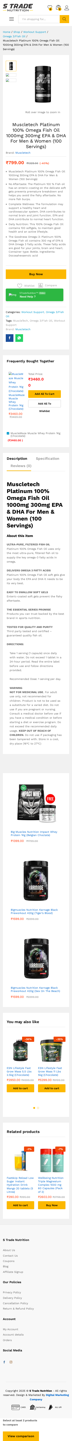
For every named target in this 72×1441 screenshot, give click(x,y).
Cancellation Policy (15, 1303)
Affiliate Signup (13, 1271)
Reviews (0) (21, 466)
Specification (47, 458)
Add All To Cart (44, 393)
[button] (47, 285)
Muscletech (23, 152)
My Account (10, 1329)
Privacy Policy (12, 1292)
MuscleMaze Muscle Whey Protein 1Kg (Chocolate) (17, 401)
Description (17, 458)
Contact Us (10, 1255)
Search (64, 19)
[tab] (19, 460)
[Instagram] (10, 1362)
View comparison (21, 1436)
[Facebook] (4, 1362)
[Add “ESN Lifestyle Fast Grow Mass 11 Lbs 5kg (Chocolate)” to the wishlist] (52, 1061)
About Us (9, 1250)
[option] (20, 1067)
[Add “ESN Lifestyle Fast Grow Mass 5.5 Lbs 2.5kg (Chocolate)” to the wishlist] (20, 1061)
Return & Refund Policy (18, 1308)
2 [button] (38, 1108)
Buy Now (36, 274)
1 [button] (34, 1108)
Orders (7, 1340)
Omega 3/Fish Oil (41, 320)
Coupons (8, 1261)
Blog (5, 1266)
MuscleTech (20, 320)
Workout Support (32, 312)
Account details (13, 1334)
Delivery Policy (12, 1297)
